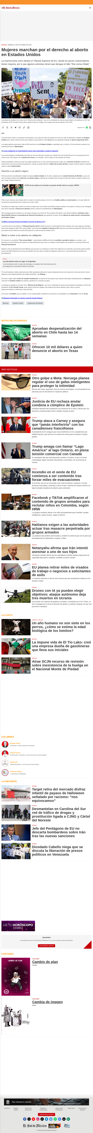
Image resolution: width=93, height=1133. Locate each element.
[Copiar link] (24, 127)
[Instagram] (37, 1119)
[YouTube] (33, 1119)
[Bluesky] (50, 1119)
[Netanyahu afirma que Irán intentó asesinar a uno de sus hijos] (16, 552)
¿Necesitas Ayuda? (47, 1114)
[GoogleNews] (59, 1119)
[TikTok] (42, 1119)
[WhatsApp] (11, 127)
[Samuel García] (5, 753)
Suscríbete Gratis (47, 946)
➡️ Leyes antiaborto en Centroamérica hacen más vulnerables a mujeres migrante (29, 151)
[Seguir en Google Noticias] (90, 127)
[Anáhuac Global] (5, 772)
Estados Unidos (18, 303)
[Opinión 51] (5, 763)
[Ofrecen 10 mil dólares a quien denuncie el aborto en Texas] (16, 351)
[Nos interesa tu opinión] (46, 1102)
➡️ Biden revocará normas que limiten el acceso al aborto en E (23, 222)
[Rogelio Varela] (5, 744)
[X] (7, 127)
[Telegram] (15, 127)
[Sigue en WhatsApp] (86, 127)
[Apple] (64, 1119)
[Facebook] (2, 127)
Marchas (5, 303)
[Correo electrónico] (19, 127)
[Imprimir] (28, 127)
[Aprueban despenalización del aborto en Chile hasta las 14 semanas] (16, 332)
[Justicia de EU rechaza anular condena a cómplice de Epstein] (16, 406)
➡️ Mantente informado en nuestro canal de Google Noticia (21, 298)
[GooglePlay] (68, 1119)
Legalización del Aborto (35, 303)
